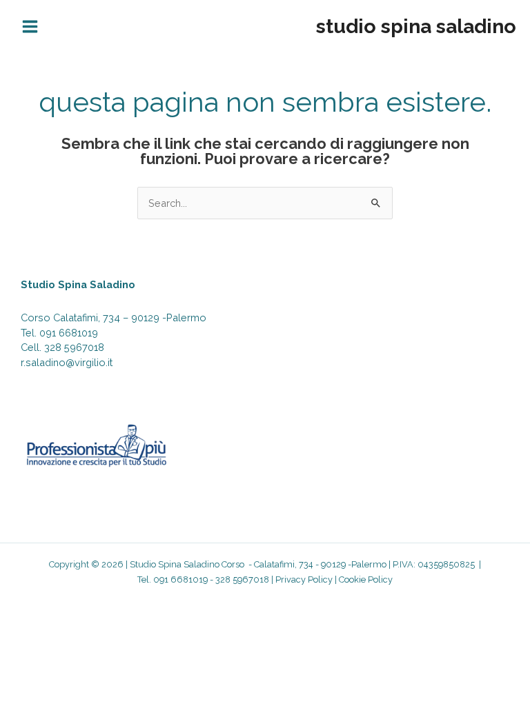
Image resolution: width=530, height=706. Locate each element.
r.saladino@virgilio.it (66, 362)
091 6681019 (68, 333)
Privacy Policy (304, 579)
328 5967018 (74, 347)
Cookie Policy (366, 579)
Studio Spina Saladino (416, 26)
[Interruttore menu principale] (30, 26)
